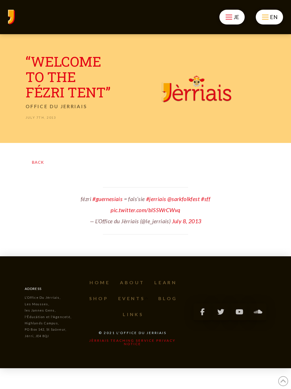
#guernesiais (107, 199)
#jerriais (156, 199)
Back (38, 162)
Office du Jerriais (56, 106)
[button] (232, 17)
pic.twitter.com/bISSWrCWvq (145, 210)
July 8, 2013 (186, 221)
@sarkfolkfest (183, 199)
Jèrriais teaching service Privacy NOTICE (132, 342)
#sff (205, 199)
